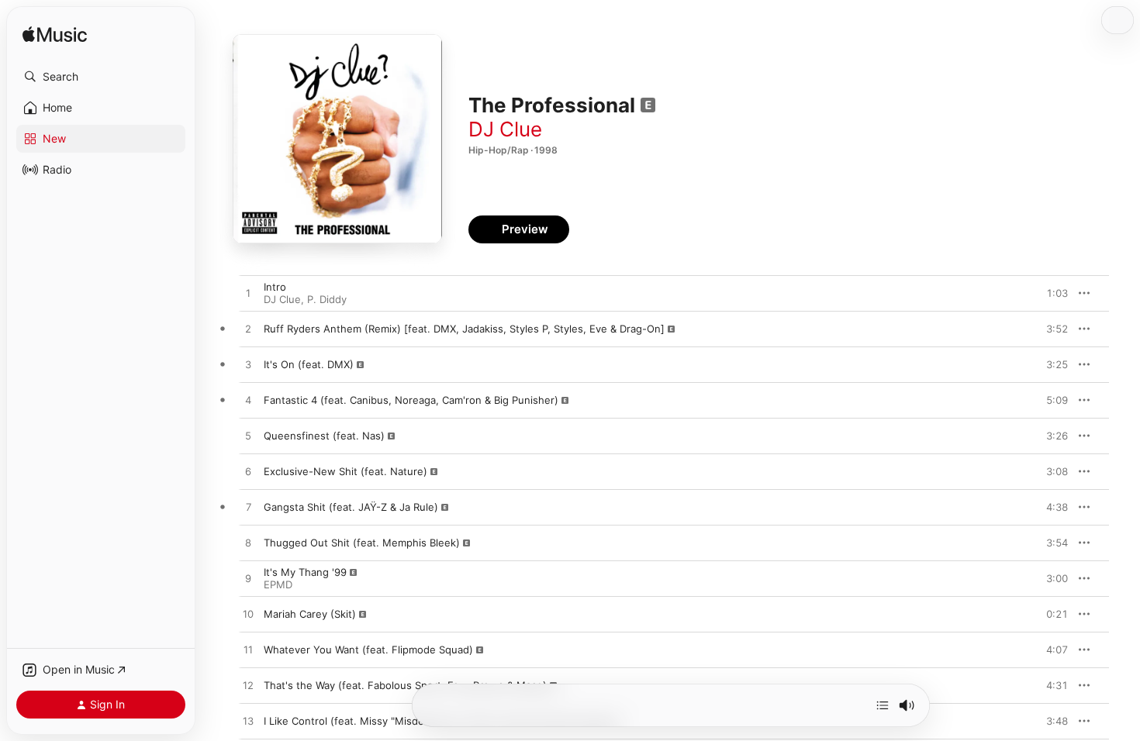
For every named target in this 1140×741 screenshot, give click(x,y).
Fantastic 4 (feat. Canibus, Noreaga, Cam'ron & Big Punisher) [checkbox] (411, 400)
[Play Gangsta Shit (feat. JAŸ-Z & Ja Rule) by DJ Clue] (248, 508)
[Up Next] (882, 705)
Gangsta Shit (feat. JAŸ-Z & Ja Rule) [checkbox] (351, 507)
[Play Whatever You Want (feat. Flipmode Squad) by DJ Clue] (248, 650)
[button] (101, 77)
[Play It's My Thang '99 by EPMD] (248, 579)
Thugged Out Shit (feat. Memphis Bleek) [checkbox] (362, 542)
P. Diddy (327, 299)
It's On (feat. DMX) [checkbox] (309, 364)
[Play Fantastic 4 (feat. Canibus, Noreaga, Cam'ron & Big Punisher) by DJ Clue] (248, 401)
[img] (54, 35)
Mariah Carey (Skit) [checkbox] (310, 614)
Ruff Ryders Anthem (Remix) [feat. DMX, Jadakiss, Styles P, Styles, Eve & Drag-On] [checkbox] (464, 328)
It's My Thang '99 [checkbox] (305, 572)
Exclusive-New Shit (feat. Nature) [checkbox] (345, 471)
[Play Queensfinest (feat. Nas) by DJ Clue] (248, 436)
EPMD (278, 584)
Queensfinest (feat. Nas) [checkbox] (324, 435)
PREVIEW (1051, 293)
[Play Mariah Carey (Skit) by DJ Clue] (248, 615)
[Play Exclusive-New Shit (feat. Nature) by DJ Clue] (248, 472)
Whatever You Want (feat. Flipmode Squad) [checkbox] (368, 649)
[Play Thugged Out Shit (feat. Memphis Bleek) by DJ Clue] (248, 543)
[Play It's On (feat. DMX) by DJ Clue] (248, 365)
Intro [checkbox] (275, 287)
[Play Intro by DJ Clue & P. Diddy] (248, 294)
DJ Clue (505, 129)
